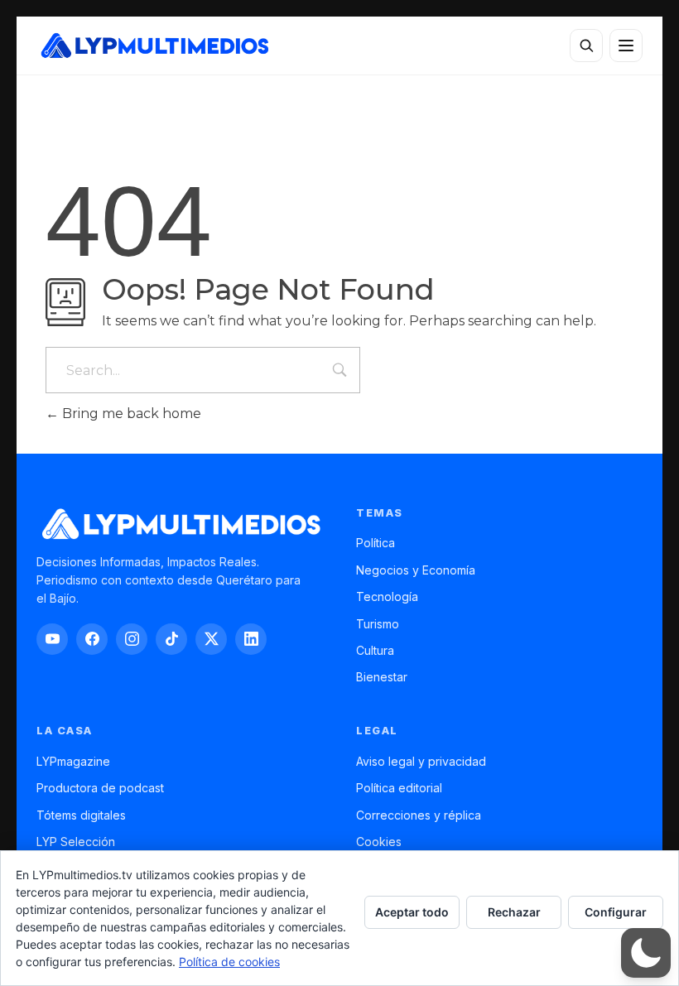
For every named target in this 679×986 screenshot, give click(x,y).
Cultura (375, 650)
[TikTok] (171, 639)
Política (375, 543)
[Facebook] (92, 639)
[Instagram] (131, 639)
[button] (646, 953)
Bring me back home (130, 413)
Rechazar (514, 912)
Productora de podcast (100, 788)
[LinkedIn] (251, 639)
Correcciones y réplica (418, 815)
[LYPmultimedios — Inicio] (153, 45)
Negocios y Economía (415, 570)
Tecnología (387, 596)
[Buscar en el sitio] (586, 45)
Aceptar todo (412, 912)
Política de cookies (229, 962)
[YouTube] (52, 639)
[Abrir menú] (626, 45)
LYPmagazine (73, 761)
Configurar (616, 912)
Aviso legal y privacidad (421, 761)
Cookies (379, 841)
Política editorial (399, 788)
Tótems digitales (81, 815)
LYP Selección (75, 841)
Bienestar (381, 677)
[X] (211, 639)
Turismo (377, 624)
